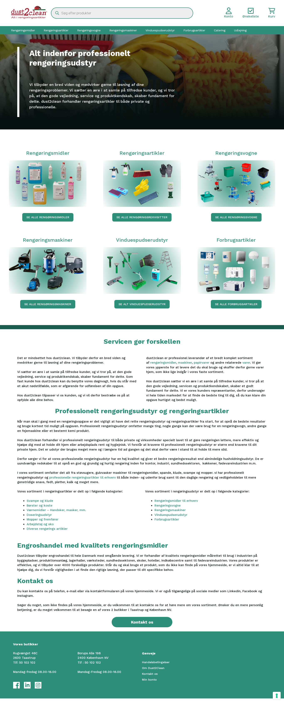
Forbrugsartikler (194, 30)
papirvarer (202, 362)
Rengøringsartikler (56, 30)
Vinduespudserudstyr (160, 30)
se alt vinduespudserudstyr (142, 304)
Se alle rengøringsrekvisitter (141, 217)
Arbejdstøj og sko (40, 524)
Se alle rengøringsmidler (47, 217)
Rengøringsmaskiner (123, 30)
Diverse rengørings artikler (47, 529)
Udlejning (240, 30)
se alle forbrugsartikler (236, 304)
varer (246, 362)
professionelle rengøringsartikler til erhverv (82, 477)
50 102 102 (27, 662)
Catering (219, 30)
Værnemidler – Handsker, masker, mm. (56, 510)
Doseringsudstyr (39, 515)
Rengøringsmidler (23, 30)
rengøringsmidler (163, 362)
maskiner (185, 362)
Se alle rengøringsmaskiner (47, 304)
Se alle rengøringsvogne (236, 217)
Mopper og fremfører (42, 519)
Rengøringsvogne (89, 30)
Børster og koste (39, 505)
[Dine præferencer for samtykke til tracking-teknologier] (277, 696)
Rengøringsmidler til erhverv (176, 501)
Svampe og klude (40, 501)
